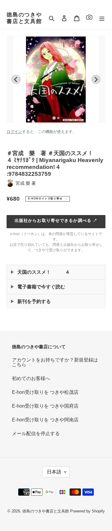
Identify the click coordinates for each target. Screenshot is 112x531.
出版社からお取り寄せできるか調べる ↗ (56, 220)
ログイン (14, 131)
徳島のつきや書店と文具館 (24, 18)
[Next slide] (96, 79)
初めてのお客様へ (31, 378)
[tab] (54, 117)
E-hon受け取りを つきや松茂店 (45, 392)
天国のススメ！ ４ (43, 272)
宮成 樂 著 (26, 183)
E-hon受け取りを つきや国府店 (45, 406)
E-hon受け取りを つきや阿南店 (45, 419)
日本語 (54, 471)
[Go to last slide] (16, 79)
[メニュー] (102, 18)
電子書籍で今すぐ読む (41, 286)
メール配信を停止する (36, 433)
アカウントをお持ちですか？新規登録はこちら (55, 362)
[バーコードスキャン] (89, 18)
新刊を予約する (34, 301)
